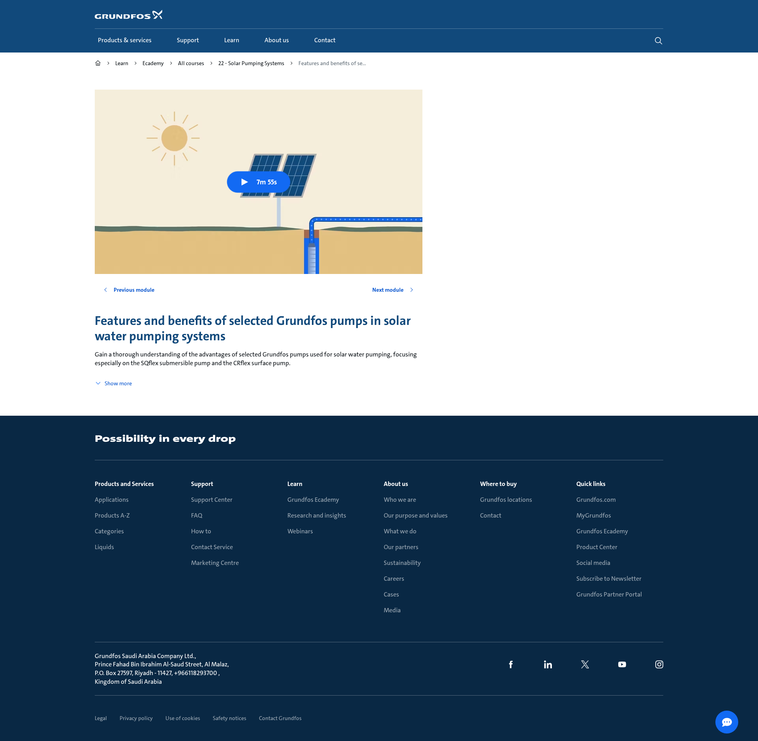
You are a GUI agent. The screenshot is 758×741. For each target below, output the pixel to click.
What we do (400, 531)
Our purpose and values (416, 515)
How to (201, 531)
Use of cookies (182, 718)
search (658, 40)
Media (392, 610)
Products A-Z (112, 515)
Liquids (104, 547)
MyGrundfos (593, 515)
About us (396, 484)
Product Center (596, 547)
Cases (391, 594)
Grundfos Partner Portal (609, 594)
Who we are (400, 499)
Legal (101, 718)
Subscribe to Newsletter (609, 578)
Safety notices (229, 718)
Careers (394, 578)
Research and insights (316, 515)
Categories (109, 531)
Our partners (401, 547)
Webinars (300, 531)
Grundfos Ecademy (313, 499)
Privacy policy (136, 718)
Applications (112, 499)
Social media (593, 563)
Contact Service (212, 547)
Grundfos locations (506, 499)
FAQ (196, 515)
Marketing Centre (215, 563)
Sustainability (402, 563)
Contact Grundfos (280, 718)
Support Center (212, 499)
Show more (118, 383)
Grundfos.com (596, 499)
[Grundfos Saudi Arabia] (98, 64)
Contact (490, 515)
